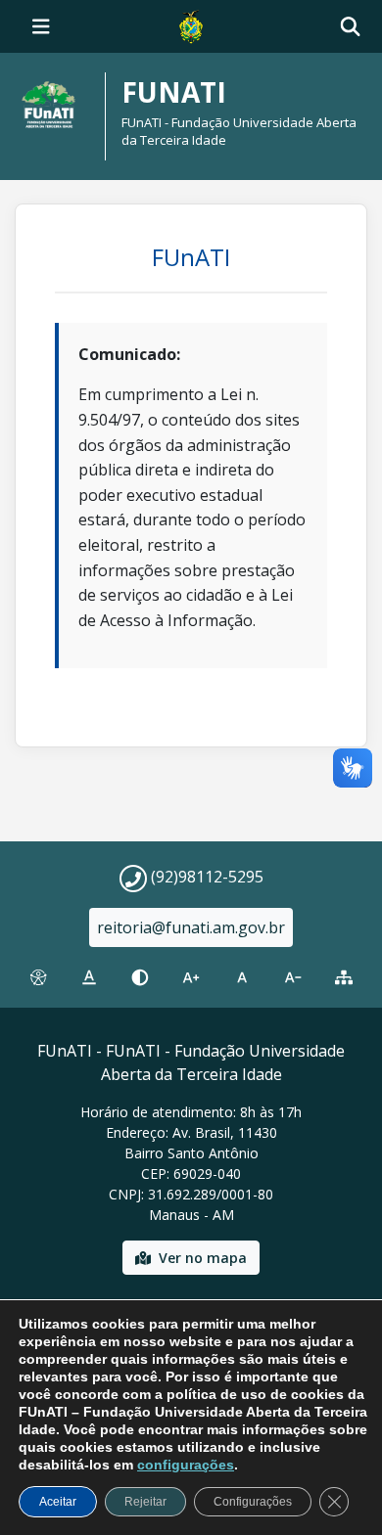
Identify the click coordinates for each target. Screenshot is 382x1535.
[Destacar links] (89, 977)
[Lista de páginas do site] (343, 977)
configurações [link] (185, 1464)
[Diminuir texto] (292, 977)
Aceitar (57, 1502)
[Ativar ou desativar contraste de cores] (140, 977)
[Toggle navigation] (41, 26)
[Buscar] (350, 27)
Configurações (253, 1502)
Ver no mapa (203, 1257)
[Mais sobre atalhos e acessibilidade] (38, 977)
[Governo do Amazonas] (191, 24)
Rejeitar (145, 1502)
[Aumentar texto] (191, 977)
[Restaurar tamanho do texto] (241, 977)
